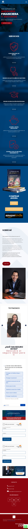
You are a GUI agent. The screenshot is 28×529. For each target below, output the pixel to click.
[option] (14, 374)
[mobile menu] (26, 2)
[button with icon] (10, 500)
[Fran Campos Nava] (3, 2)
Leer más (6, 263)
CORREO (4, 433)
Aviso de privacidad (11, 520)
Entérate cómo (6, 23)
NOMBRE (4, 428)
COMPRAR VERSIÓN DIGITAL (14, 209)
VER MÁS (14, 62)
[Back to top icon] (14, 516)
